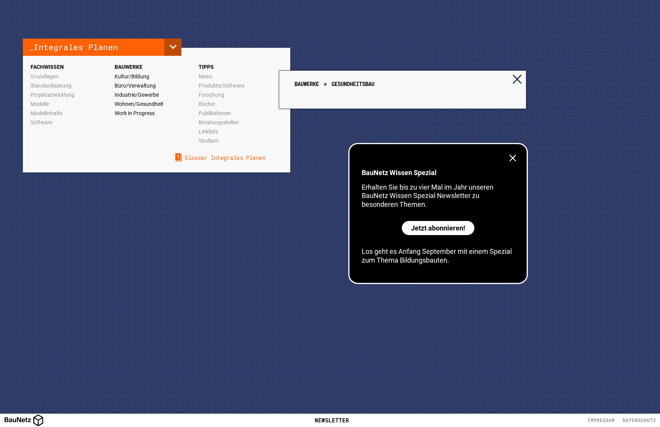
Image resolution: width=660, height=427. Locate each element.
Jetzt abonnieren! (438, 228)
